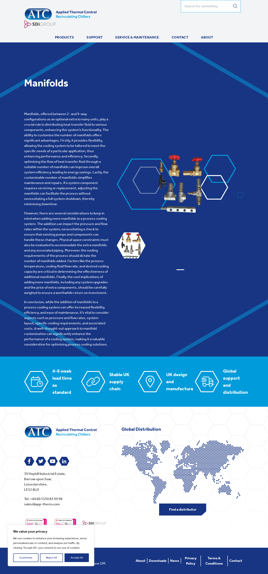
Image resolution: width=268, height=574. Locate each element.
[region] (51, 545)
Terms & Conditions (214, 561)
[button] (180, 269)
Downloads (158, 560)
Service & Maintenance (137, 37)
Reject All (51, 557)
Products (64, 37)
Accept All (77, 557)
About (207, 37)
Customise (25, 557)
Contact (180, 37)
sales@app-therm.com (42, 504)
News (174, 560)
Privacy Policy (191, 561)
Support (95, 37)
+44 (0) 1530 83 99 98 (46, 499)
